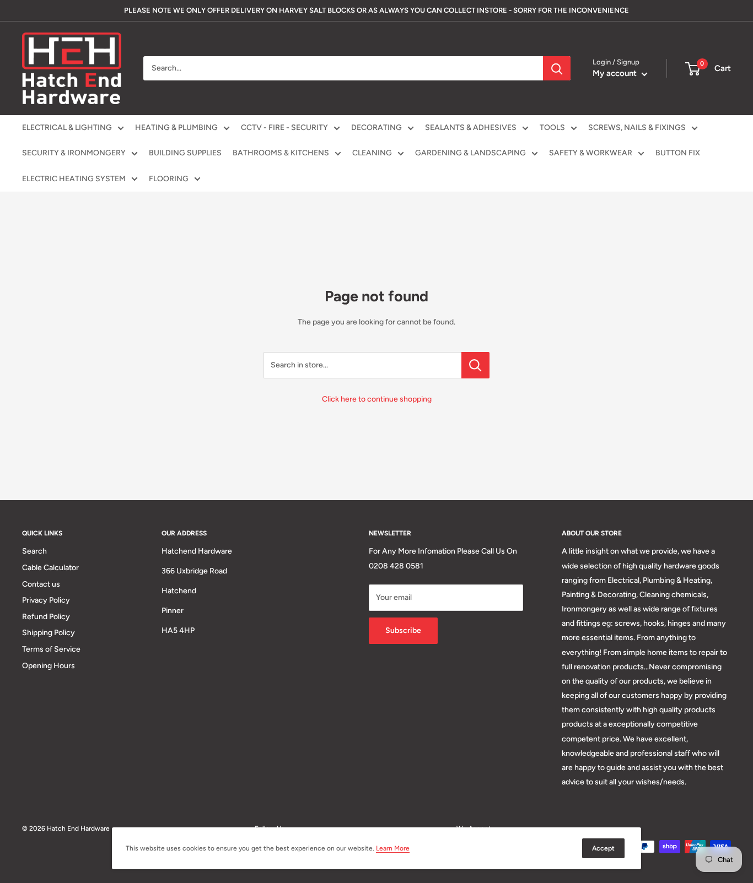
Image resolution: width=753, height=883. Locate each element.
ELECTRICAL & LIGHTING (67, 127)
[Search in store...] (475, 365)
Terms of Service (51, 649)
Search (34, 551)
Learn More (393, 848)
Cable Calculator (50, 567)
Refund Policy (46, 616)
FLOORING (169, 178)
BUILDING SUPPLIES (185, 153)
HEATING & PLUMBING (176, 127)
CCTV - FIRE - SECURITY (284, 127)
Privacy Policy (46, 600)
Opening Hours (48, 665)
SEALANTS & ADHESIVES (471, 127)
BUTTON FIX (677, 153)
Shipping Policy (48, 632)
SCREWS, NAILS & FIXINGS (637, 127)
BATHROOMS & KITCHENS (281, 153)
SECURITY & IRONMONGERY (74, 153)
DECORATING (376, 127)
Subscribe (403, 630)
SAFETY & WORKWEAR (590, 153)
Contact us (41, 584)
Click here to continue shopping (377, 399)
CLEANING (372, 153)
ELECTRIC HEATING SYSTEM (74, 178)
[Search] (557, 68)
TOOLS (552, 127)
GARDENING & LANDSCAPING (470, 153)
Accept (603, 848)
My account (616, 73)
